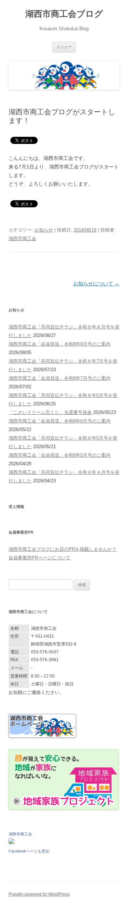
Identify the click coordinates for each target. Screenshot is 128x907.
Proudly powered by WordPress (39, 894)
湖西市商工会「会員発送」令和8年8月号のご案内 (60, 344)
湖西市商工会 (22, 238)
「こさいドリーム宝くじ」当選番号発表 (50, 412)
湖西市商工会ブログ (64, 14)
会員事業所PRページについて (39, 557)
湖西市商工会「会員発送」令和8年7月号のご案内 (60, 378)
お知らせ (43, 230)
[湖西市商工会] (11, 842)
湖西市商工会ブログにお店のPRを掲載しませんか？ (63, 549)
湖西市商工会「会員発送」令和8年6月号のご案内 (60, 421)
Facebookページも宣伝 (29, 851)
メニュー (64, 47)
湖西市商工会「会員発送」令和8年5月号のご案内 (60, 455)
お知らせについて (96, 283)
